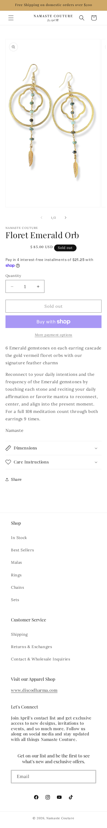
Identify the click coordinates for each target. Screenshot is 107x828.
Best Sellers (22, 550)
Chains (17, 587)
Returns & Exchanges (31, 646)
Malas (16, 562)
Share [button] (16, 479)
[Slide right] (66, 218)
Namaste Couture (60, 818)
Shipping (19, 634)
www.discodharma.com (34, 690)
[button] (11, 18)
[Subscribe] (90, 777)
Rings (16, 575)
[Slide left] (41, 218)
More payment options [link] (53, 335)
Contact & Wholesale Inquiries (40, 659)
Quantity (13, 275)
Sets (15, 599)
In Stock (19, 537)
